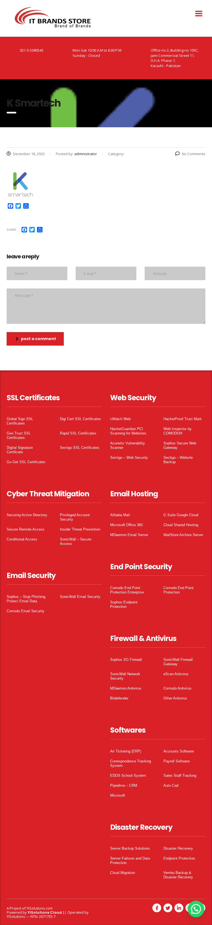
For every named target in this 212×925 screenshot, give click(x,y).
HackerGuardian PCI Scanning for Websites (128, 431)
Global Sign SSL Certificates (20, 421)
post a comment (38, 338)
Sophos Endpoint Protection (123, 604)
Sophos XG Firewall (126, 660)
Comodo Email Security (25, 611)
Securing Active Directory (27, 515)
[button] (196, 909)
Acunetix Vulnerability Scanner (127, 445)
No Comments (193, 153)
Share (11, 229)
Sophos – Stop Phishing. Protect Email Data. (26, 599)
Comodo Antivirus (177, 688)
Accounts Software (178, 751)
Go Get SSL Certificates (26, 462)
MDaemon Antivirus (125, 688)
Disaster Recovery (178, 848)
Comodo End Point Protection (178, 590)
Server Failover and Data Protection (130, 860)
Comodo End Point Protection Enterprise (127, 590)
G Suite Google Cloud (180, 515)
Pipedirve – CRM (123, 785)
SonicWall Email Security (80, 597)
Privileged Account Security (75, 517)
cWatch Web (120, 419)
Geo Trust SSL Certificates (19, 435)
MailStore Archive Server (183, 535)
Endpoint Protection (179, 858)
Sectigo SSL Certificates (79, 448)
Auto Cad (170, 785)
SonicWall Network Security (125, 676)
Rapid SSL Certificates (78, 433)
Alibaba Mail (120, 515)
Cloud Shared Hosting (180, 525)
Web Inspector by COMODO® (177, 431)
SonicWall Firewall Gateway (178, 662)
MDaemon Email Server (129, 535)
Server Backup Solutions (130, 848)
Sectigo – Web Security (129, 457)
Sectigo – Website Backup (178, 459)
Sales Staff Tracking (179, 775)
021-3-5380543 (31, 50)
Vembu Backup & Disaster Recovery (178, 875)
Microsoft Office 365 (126, 525)
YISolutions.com (39, 908)
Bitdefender (119, 698)
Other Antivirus (175, 698)
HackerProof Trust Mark (182, 419)
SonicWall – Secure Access (75, 541)
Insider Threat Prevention (80, 529)
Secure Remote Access (25, 529)
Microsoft (117, 795)
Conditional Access (22, 539)
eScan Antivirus (176, 674)
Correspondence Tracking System (130, 763)
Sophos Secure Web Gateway (179, 445)
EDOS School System (128, 775)
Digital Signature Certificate (20, 450)
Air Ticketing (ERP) (125, 751)
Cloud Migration (122, 873)
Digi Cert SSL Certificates (80, 419)
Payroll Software (176, 761)
